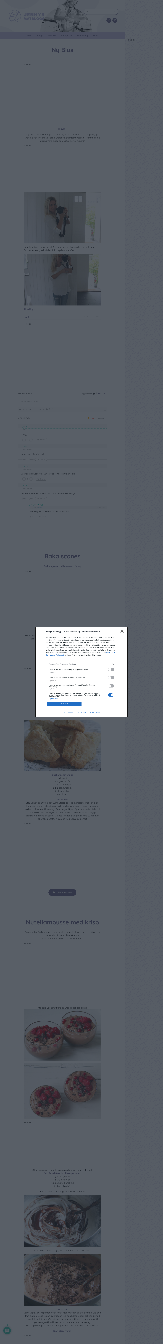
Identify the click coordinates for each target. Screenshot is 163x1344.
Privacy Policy (95, 712)
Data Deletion (68, 712)
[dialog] (81, 672)
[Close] (123, 632)
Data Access (81, 712)
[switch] (111, 669)
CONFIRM (64, 704)
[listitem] (81, 664)
